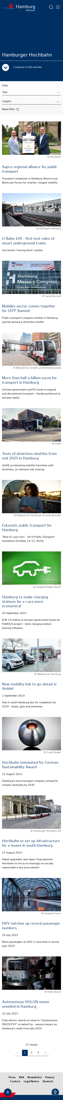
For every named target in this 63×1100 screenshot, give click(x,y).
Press (12, 1077)
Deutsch (48, 1081)
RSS (21, 1077)
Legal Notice (31, 1081)
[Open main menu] (57, 7)
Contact (15, 1081)
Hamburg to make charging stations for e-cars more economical (25, 602)
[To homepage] (19, 7)
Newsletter (35, 1077)
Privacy (49, 1077)
